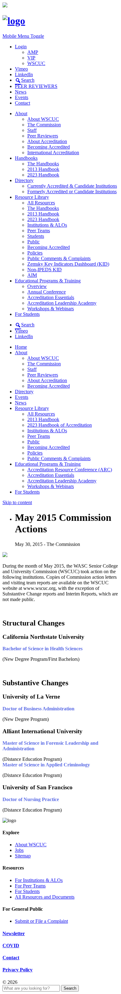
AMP (32, 52)
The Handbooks (43, 163)
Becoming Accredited (48, 147)
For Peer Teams (30, 885)
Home (21, 347)
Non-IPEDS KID (44, 269)
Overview (37, 286)
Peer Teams (38, 230)
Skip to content (17, 502)
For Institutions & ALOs (39, 880)
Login (21, 46)
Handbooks (26, 158)
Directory (24, 180)
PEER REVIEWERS (36, 86)
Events (21, 97)
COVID (10, 945)
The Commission (44, 124)
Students (35, 236)
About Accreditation (47, 141)
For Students (27, 314)
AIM (32, 275)
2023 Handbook (43, 174)
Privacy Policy (17, 969)
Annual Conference (46, 291)
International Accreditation (53, 152)
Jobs (19, 850)
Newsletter (13, 933)
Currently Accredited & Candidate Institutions (72, 186)
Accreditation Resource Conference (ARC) (69, 469)
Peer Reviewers (42, 135)
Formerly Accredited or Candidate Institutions (72, 191)
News (20, 91)
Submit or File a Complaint (41, 921)
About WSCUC (43, 119)
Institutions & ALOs (47, 225)
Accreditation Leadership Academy (61, 303)
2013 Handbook (43, 169)
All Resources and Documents (44, 897)
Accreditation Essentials (50, 297)
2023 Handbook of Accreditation (59, 425)
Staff (32, 130)
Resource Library (32, 197)
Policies (35, 252)
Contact (22, 103)
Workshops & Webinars (50, 308)
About (21, 113)
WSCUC (36, 63)
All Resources (41, 202)
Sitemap (23, 855)
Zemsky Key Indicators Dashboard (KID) (68, 264)
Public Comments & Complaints (59, 258)
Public (33, 241)
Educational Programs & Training (48, 280)
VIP (31, 57)
